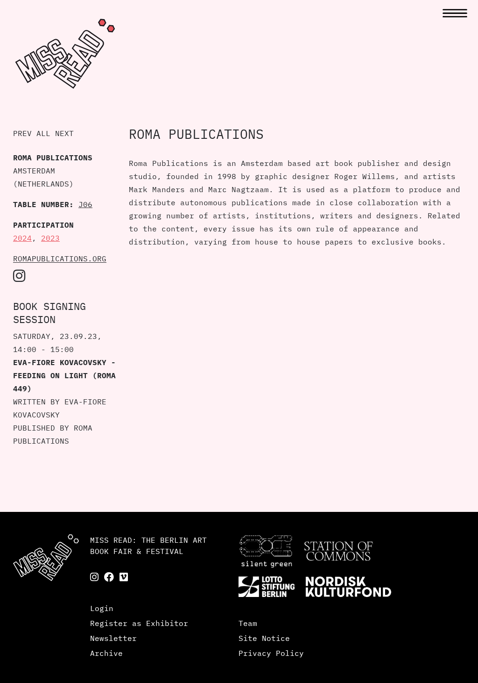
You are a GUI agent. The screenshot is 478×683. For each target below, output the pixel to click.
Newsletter (113, 638)
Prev (22, 133)
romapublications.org (59, 258)
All (43, 133)
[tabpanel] (297, 461)
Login (101, 608)
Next (64, 133)
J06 (85, 204)
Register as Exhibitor (139, 623)
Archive (106, 653)
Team (248, 623)
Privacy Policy (271, 653)
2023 (50, 238)
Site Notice (264, 638)
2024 (22, 238)
